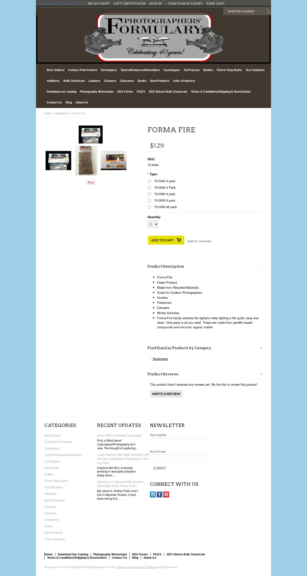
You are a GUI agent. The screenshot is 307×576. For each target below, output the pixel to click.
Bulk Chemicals (74, 81)
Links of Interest (184, 81)
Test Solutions (255, 70)
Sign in (155, 3)
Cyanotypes (172, 70)
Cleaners (110, 81)
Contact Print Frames (82, 70)
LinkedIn (153, 495)
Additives (53, 81)
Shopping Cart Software (143, 567)
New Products (159, 81)
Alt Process (192, 70)
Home (47, 113)
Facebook (160, 495)
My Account (99, 3)
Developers (109, 70)
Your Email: (158, 451)
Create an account (185, 3)
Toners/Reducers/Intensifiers (140, 70)
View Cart (215, 3)
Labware (94, 81)
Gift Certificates (130, 3)
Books (142, 81)
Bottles (208, 70)
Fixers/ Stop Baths (229, 70)
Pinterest (166, 495)
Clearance (127, 81)
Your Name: (158, 435)
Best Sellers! (56, 70)
